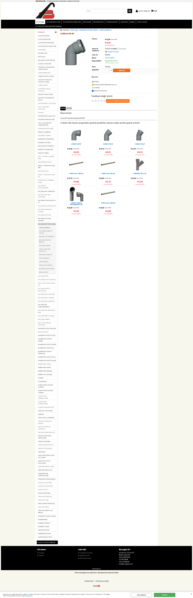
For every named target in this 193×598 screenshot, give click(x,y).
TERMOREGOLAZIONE (44, 533)
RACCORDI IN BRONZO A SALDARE (45, 210)
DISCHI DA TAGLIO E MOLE (45, 94)
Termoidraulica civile (53, 22)
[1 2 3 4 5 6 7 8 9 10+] (109, 71)
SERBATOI (41, 414)
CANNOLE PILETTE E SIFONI (46, 76)
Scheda (63, 108)
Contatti (41, 555)
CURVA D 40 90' (76, 144)
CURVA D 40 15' (140, 144)
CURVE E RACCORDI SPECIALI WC (44, 250)
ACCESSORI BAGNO (44, 36)
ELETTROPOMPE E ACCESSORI (47, 103)
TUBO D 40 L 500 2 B (108, 173)
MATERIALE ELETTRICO (44, 142)
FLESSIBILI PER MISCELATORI (46, 119)
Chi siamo (41, 553)
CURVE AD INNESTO (44, 227)
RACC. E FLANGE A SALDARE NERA (46, 157)
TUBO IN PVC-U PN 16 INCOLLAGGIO (44, 462)
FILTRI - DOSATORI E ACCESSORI (43, 108)
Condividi (97, 88)
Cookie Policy (29, 595)
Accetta (164, 595)
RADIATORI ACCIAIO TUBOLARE (47, 328)
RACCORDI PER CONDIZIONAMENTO (44, 306)
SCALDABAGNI (42, 381)
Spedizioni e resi (84, 555)
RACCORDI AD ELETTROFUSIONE (43, 187)
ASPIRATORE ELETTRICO (45, 537)
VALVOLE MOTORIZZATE (45, 496)
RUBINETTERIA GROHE (44, 367)
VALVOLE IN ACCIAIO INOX (45, 486)
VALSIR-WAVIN (109, 58)
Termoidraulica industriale (72, 22)
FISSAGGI (41, 112)
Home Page (40, 22)
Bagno (132, 22)
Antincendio (87, 22)
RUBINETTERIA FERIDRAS (45, 371)
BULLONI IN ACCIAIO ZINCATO (46, 60)
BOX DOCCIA (41, 57)
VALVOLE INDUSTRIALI (44, 493)
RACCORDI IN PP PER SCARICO (47, 224)
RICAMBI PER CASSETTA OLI (46, 348)
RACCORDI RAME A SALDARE (46, 316)
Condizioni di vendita (85, 553)
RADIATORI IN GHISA (44, 530)
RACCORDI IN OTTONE (44, 215)
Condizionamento (112, 22)
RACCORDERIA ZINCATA (45, 162)
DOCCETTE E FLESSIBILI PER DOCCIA (46, 99)
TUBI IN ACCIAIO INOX (44, 441)
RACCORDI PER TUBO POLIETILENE (44, 196)
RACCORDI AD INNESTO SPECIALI (46, 232)
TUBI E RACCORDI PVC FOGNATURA (44, 428)
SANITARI (40, 378)
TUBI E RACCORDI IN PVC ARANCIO (45, 422)
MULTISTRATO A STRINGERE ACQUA (46, 181)
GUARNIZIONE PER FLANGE (45, 128)
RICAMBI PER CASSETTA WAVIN (47, 516)
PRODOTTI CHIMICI (43, 153)
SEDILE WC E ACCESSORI (45, 411)
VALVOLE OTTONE (43, 500)
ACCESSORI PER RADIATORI (46, 43)
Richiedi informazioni (100, 91)
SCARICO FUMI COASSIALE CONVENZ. (45, 392)
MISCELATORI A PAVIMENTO (46, 146)
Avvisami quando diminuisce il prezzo (105, 85)
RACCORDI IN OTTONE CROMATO (44, 220)
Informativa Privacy (85, 558)
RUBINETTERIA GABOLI (44, 364)
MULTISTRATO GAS (43, 171)
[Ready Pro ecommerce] (96, 586)
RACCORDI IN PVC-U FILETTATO (47, 279)
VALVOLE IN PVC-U (43, 489)
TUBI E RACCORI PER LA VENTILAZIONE (45, 437)
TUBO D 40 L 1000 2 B (108, 203)
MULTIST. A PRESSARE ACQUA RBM (46, 167)
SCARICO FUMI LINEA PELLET (46, 407)
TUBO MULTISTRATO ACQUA (46, 466)
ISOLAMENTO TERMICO (44, 135)
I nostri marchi (142, 22)
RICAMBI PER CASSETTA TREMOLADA (45, 352)
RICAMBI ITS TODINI (43, 526)
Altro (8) (68, 108)
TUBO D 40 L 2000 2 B (76, 173)
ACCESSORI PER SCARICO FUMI (47, 46)
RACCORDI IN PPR (43, 276)
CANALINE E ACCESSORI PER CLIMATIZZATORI (46, 68)
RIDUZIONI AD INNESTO (45, 255)
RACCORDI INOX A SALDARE (46, 298)
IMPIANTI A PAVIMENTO (44, 132)
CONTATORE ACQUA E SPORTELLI (44, 90)
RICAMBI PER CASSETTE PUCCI (47, 357)
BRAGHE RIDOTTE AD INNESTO (45, 241)
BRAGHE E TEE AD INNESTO (47, 236)
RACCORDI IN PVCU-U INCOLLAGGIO (44, 290)
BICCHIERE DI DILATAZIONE (46, 269)
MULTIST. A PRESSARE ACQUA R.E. (46, 176)
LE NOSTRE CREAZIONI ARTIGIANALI (49, 26)
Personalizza (141, 595)
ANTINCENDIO (42, 50)
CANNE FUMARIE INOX (44, 73)
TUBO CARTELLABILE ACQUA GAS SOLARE (46, 456)
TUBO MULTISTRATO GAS (45, 470)
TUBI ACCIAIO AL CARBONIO (46, 418)
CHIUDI (191, 594)
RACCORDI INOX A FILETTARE (46, 294)
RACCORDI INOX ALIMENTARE (46, 301)
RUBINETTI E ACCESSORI (45, 374)
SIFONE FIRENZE (43, 262)
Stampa (96, 81)
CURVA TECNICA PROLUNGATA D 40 (76, 203)
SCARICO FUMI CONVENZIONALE (43, 403)
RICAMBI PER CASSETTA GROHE (47, 344)
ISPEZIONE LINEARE (44, 245)
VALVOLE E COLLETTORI (45, 482)
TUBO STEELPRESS (43, 507)
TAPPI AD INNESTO (44, 258)
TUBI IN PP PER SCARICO (45, 448)
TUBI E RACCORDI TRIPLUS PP (46, 432)
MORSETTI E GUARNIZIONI (45, 149)
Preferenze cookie (102, 581)
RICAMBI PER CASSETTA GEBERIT (45, 340)
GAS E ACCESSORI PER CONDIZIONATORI (44, 124)
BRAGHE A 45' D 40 (140, 173)
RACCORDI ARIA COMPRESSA (46, 191)
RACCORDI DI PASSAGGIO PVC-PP (47, 201)
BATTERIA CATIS (42, 53)
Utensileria (124, 22)
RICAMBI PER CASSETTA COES (46, 335)
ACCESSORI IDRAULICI (44, 39)
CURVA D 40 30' (108, 144)
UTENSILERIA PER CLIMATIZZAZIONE (43, 475)
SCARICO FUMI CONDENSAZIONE (43, 397)
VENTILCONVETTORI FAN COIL (46, 503)
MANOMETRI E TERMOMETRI (46, 139)
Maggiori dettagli (113, 52)
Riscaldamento (98, 22)
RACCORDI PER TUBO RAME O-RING (47, 311)
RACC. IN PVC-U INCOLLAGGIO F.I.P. (46, 284)
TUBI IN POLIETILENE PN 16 (45, 445)
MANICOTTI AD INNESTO (46, 265)
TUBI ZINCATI (41, 452)
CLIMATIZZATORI (43, 85)
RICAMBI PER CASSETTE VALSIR (47, 360)
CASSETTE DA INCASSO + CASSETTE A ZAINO (45, 81)
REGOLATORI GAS (43, 332)
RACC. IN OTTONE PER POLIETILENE (44, 324)
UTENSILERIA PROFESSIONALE (46, 479)
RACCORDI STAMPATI (44, 319)
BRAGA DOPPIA (43, 272)
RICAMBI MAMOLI (43, 519)
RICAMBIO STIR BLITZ (44, 523)
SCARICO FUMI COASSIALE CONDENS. (45, 386)
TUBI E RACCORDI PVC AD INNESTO (45, 511)
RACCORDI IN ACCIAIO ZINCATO (47, 206)
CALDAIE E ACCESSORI (44, 64)
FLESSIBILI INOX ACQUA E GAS (46, 116)
